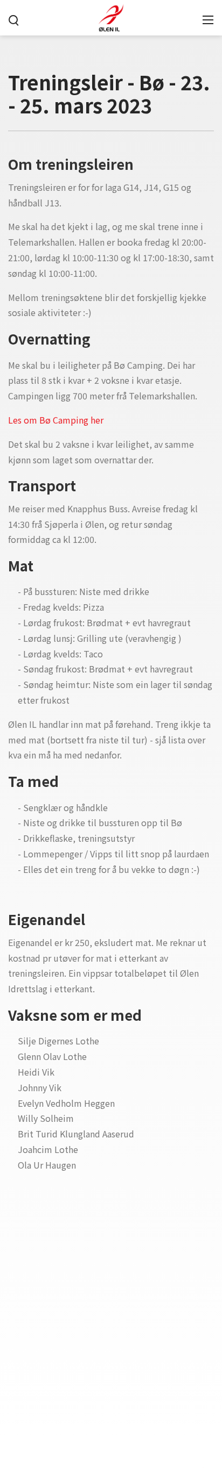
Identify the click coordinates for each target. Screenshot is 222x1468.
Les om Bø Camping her (55, 419)
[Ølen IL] (111, 16)
